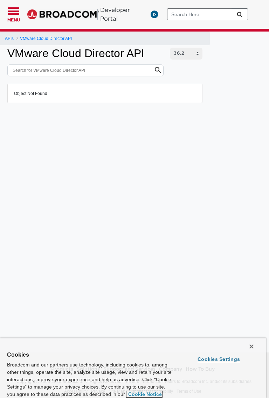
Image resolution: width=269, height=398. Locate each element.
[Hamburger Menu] (13, 10)
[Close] (251, 346)
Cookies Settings (219, 359)
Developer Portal (115, 14)
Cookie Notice (144, 394)
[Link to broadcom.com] (63, 14)
